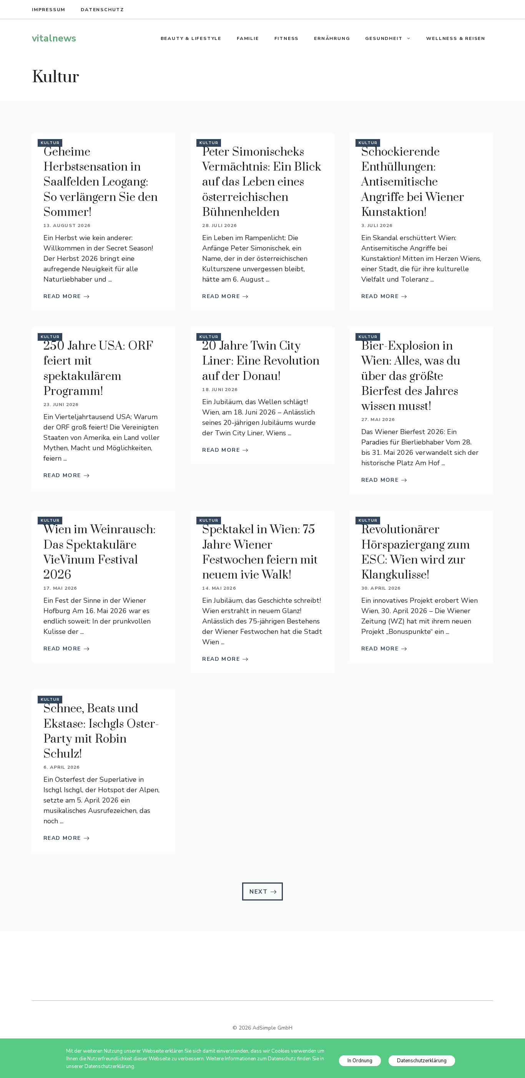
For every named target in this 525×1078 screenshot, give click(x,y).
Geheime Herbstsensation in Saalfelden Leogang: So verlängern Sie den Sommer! (100, 182)
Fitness (286, 38)
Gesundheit (383, 38)
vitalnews (54, 38)
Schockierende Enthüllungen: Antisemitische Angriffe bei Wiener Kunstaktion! (412, 182)
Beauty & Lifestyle (191, 38)
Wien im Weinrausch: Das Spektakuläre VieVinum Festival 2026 (99, 552)
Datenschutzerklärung (422, 1060)
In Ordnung (359, 1060)
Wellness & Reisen (455, 38)
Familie (248, 38)
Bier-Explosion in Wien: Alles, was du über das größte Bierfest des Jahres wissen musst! (410, 376)
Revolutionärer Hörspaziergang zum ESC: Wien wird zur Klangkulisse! (415, 552)
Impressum (48, 10)
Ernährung (332, 38)
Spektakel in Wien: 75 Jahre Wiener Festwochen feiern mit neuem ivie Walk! (260, 552)
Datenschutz (102, 10)
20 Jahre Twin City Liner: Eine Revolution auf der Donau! (260, 361)
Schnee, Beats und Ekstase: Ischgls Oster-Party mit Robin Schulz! (101, 731)
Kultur (50, 143)
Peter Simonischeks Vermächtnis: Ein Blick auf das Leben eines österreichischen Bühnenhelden (261, 182)
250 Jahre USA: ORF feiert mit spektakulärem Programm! (98, 369)
